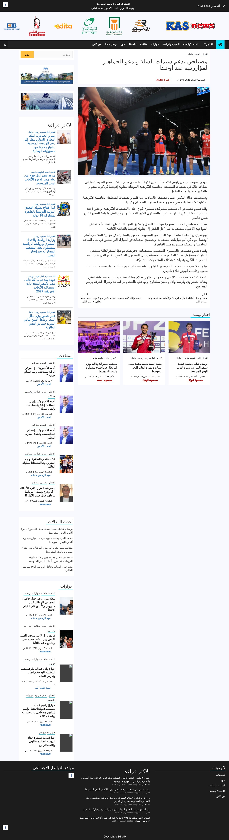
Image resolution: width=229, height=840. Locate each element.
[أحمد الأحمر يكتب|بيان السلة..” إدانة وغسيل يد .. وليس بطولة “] (66, 404)
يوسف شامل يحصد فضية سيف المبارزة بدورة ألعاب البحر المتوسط (192, 367)
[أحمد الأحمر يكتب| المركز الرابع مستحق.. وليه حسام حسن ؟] (66, 373)
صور (123, 44)
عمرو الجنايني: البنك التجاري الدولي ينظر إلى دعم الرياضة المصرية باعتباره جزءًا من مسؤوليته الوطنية (115, 779)
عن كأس (220, 796)
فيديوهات (220, 774)
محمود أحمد (105, 380)
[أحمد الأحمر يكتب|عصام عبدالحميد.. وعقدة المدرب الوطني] (66, 435)
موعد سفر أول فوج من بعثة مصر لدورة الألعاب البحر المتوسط (117, 789)
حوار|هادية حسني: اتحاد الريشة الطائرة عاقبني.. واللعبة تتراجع (41, 741)
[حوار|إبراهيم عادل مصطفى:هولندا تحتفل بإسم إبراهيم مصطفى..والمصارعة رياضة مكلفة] (66, 710)
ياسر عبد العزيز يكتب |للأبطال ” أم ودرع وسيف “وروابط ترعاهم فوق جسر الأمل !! (37, 491)
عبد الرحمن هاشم (41, 475)
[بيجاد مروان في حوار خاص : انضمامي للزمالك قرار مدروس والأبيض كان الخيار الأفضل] (66, 606)
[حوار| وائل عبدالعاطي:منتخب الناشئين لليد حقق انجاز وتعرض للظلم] (66, 673)
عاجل (190, 53)
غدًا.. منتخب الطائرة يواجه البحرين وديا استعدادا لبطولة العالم (38, 462)
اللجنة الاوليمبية (191, 44)
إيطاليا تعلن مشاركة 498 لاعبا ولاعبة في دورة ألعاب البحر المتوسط (115, 817)
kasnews (45, 504)
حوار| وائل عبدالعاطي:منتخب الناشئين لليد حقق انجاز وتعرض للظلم (38, 672)
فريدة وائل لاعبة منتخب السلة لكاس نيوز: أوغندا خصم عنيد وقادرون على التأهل (111, 297)
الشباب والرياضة (171, 44)
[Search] (5, 44)
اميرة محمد (163, 79)
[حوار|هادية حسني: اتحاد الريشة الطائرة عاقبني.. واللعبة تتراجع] (66, 743)
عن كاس (96, 44)
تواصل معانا (111, 44)
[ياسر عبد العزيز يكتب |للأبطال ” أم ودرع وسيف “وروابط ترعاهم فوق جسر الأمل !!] (66, 493)
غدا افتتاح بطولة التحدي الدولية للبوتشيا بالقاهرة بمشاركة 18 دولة (116, 809)
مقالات (143, 44)
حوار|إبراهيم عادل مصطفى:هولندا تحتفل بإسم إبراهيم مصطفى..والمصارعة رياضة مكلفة (38, 710)
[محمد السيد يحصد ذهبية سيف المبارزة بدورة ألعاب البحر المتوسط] (144, 337)
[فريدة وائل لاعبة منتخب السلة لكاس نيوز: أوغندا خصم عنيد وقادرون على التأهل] (66, 639)
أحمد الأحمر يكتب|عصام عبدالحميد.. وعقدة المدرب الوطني (40, 434)
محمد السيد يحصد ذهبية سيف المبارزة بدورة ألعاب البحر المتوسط (145, 367)
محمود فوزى (195, 380)
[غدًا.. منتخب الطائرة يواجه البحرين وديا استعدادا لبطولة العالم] (66, 464)
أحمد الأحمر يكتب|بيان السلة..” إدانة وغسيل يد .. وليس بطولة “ (40, 405)
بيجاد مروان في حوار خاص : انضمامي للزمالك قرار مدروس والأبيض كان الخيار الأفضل (38, 604)
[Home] (220, 44)
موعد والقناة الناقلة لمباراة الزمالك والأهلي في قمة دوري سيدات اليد (178, 297)
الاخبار (209, 44)
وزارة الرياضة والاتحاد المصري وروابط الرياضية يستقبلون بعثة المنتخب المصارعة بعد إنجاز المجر (118, 799)
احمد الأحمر (44, 384)
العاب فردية (195, 357)
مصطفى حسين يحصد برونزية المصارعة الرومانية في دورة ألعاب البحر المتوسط (50, 559)
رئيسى (197, 53)
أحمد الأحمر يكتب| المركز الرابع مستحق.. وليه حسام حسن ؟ (39, 371)
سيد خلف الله (43, 688)
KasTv (133, 44)
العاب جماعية (104, 357)
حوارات (155, 44)
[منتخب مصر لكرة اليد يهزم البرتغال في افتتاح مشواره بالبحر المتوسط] (99, 337)
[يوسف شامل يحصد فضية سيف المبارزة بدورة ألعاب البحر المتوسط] (189, 337)
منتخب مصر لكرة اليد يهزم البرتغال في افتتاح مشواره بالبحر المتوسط (101, 367)
